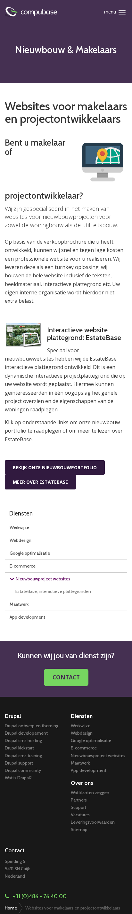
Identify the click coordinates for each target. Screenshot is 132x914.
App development (27, 617)
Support (78, 807)
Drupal (13, 716)
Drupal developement (26, 733)
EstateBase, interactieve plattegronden (53, 591)
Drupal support (19, 763)
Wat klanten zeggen (90, 792)
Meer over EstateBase (40, 482)
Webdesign (20, 540)
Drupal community (23, 770)
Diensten (21, 513)
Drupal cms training (23, 755)
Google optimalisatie (30, 553)
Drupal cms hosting (23, 740)
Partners (79, 800)
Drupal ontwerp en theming (31, 726)
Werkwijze (19, 527)
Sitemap (79, 829)
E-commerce (23, 566)
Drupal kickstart (19, 748)
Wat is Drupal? (18, 778)
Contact (66, 677)
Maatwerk (19, 604)
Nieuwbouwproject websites (43, 579)
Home (11, 908)
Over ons (82, 783)
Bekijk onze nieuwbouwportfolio (55, 467)
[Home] (41, 12)
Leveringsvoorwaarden (93, 822)
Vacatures (80, 815)
